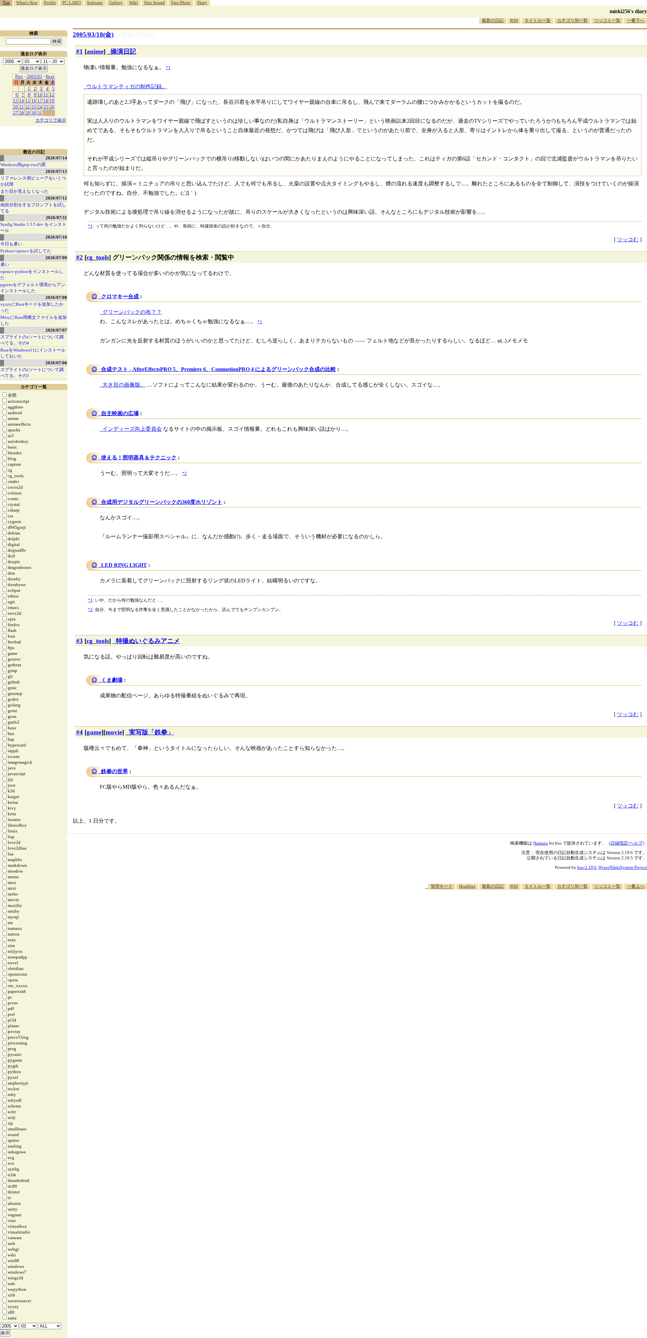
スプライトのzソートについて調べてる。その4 (32, 339)
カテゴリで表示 (50, 120)
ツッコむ (628, 239)
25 (45, 106)
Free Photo (181, 2)
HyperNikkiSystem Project (622, 867)
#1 (79, 51)
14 (21, 100)
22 (27, 106)
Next (49, 76)
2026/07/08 (56, 297)
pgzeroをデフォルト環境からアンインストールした (32, 287)
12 (52, 94)
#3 (79, 640)
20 (15, 106)
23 (33, 106)
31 (39, 112)
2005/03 (34, 76)
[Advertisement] (524, 910)
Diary (202, 2)
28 (21, 112)
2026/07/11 (56, 217)
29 (27, 112)
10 (39, 94)
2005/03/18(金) (93, 34)
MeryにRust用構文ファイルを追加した (33, 320)
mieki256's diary (628, 11)
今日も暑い (11, 243)
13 (15, 100)
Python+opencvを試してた (25, 250)
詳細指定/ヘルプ (627, 843)
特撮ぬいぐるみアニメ (148, 640)
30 (33, 112)
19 (52, 100)
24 (39, 106)
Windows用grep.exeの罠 (23, 164)
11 (45, 94)
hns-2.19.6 (586, 867)
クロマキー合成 (120, 296)
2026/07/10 (56, 237)
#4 (79, 732)
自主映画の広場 (120, 413)
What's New (26, 2)
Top (6, 2)
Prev (19, 76)
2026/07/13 (56, 171)
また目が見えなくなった (24, 191)
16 (33, 100)
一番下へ (635, 20)
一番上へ (635, 886)
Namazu (540, 843)
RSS (514, 20)
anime (95, 51)
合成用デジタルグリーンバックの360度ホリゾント (161, 502)
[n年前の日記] (135, 34)
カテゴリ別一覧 (572, 20)
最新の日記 (493, 20)
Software (95, 2)
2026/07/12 (56, 198)
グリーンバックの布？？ (132, 312)
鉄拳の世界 (114, 771)
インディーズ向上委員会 (132, 429)
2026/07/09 (56, 257)
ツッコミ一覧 (607, 20)
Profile (50, 2)
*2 (90, 609)
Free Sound (154, 2)
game (94, 732)
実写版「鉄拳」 (151, 732)
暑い (4, 264)
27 (15, 112)
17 (39, 100)
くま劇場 (112, 680)
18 (45, 100)
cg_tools (98, 257)
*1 (90, 226)
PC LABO (71, 2)
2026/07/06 (56, 362)
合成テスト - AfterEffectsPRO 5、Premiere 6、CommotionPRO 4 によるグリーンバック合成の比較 (218, 369)
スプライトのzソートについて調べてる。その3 (32, 372)
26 (52, 106)
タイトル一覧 (537, 20)
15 (27, 100)
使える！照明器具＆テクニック (139, 457)
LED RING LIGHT (124, 565)
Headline (467, 886)
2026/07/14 (56, 157)
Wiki (133, 2)
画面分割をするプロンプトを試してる (33, 207)
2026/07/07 (56, 330)
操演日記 (123, 51)
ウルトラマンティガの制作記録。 (126, 86)
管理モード (442, 886)
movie (113, 732)
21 (21, 106)
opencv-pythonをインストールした (31, 274)
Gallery (116, 2)
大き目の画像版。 (124, 385)
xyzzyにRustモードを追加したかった (32, 307)
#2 (79, 257)
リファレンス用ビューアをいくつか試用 (33, 181)
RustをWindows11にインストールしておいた (32, 353)
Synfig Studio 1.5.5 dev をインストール (33, 227)
